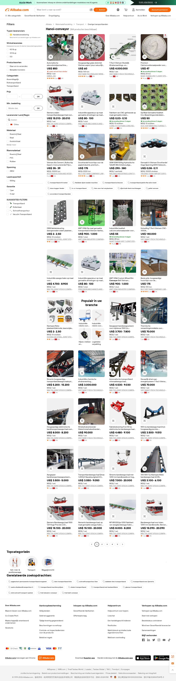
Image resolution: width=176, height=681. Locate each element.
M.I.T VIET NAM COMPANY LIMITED (91, 174)
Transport (80, 24)
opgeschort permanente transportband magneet (29, 581)
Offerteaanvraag (80, 616)
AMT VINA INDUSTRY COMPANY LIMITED (91, 239)
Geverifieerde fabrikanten (83, 611)
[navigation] (25, 285)
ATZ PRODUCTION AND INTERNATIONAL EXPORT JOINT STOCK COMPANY (60, 174)
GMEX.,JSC (51, 76)
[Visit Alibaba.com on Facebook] (143, 639)
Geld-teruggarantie (47, 616)
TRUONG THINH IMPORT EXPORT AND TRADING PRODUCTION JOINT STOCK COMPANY (154, 174)
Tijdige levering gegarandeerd (51, 621)
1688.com (61, 669)
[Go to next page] (122, 544)
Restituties (112, 625)
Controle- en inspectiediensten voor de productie (51, 631)
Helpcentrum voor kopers (118, 611)
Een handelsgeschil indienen (119, 621)
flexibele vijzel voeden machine (86, 183)
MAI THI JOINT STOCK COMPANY (60, 124)
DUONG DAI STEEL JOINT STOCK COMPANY (60, 239)
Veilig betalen (44, 611)
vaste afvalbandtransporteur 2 (22, 587)
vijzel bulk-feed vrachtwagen (130, 188)
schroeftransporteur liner (88, 581)
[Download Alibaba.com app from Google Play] (162, 657)
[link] (172, 656)
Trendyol (115, 669)
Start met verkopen (149, 616)
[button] (91, 9)
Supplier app (89, 658)
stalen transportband (78, 587)
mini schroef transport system (22, 593)
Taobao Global (98, 669)
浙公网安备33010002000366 (130, 677)
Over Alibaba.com (12, 605)
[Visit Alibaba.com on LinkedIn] (148, 639)
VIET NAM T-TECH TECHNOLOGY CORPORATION (122, 74)
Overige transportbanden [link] (98, 24)
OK (38, 96)
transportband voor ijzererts (143, 581)
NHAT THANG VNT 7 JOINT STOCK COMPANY (154, 76)
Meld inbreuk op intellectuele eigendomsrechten (119, 631)
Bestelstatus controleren (152, 621)
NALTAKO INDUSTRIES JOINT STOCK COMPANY (122, 174)
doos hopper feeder (57, 188)
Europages (125, 669)
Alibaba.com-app (125, 658)
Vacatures (9, 628)
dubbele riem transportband (115, 581)
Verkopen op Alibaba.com (152, 611)
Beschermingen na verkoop (50, 625)
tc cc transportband (79, 188)
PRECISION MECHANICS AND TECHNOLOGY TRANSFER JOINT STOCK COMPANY (91, 124)
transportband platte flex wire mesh (143, 183)
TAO (108, 669)
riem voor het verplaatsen (103, 188)
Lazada (88, 669)
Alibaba (49, 24)
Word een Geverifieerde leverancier (156, 625)
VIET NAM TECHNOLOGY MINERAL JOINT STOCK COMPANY (91, 74)
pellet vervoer (153, 188)
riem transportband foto (63, 581)
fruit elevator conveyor (48, 593)
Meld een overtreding (116, 637)
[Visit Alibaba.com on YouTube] (164, 639)
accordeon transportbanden (60, 194)
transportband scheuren (114, 183)
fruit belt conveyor (71, 593)
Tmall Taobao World (75, 669)
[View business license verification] (111, 677)
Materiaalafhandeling (64, 24)
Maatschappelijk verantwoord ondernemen (17, 622)
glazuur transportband (133, 587)
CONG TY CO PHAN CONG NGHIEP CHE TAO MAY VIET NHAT (122, 126)
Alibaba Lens (10, 658)
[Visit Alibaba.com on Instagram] (158, 639)
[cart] (126, 10)
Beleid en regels (45, 637)
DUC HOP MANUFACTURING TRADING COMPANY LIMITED (154, 126)
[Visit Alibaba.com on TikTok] (169, 639)
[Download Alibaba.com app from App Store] (143, 657)
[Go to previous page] (91, 544)
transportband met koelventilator (106, 587)
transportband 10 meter (59, 183)
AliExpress (51, 669)
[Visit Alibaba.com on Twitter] (153, 639)
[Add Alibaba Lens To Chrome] (46, 657)
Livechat (111, 616)
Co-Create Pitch (11, 616)
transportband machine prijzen (52, 587)
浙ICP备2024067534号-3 (154, 677)
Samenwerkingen (149, 630)
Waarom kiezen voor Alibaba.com (18, 611)
